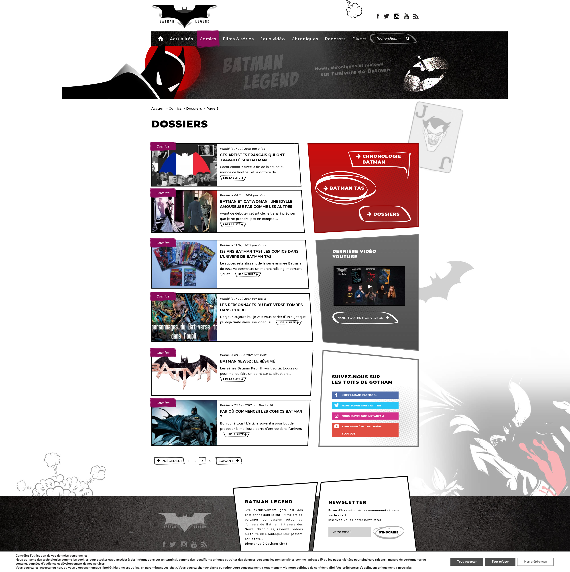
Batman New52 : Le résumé (247, 361)
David (262, 245)
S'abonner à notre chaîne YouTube (362, 430)
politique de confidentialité (316, 568)
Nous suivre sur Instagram (363, 416)
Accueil (161, 38)
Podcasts (335, 39)
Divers (359, 39)
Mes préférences (535, 562)
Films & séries (238, 39)
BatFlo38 (266, 405)
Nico (261, 148)
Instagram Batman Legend (396, 16)
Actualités (181, 39)
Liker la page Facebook (359, 395)
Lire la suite (231, 177)
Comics (208, 39)
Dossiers (194, 109)
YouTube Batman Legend (406, 16)
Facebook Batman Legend (378, 16)
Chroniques (305, 39)
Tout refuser (500, 562)
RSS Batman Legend (416, 16)
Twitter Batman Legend (386, 16)
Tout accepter (466, 562)
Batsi (262, 298)
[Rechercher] (407, 38)
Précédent (172, 461)
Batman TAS (347, 188)
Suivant (226, 461)
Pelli (263, 355)
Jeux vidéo (273, 39)
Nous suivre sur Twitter (361, 405)
